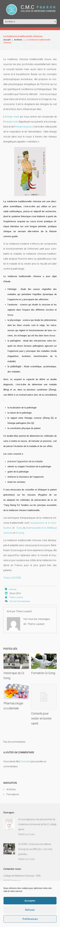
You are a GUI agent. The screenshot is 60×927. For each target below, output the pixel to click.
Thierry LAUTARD (12, 577)
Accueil (6, 40)
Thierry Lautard (16, 597)
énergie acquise (23, 126)
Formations (12, 794)
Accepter (30, 900)
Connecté (25, 761)
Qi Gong (20, 532)
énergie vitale (12, 116)
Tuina (19, 527)
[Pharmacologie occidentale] (16, 691)
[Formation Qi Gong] (44, 661)
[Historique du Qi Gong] (16, 661)
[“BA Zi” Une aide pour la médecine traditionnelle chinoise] (9, 824)
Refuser (30, 909)
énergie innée (11, 121)
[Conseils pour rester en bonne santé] (44, 696)
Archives (18, 40)
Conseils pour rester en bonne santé (41, 718)
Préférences (30, 919)
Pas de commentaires (20, 601)
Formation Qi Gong (43, 673)
